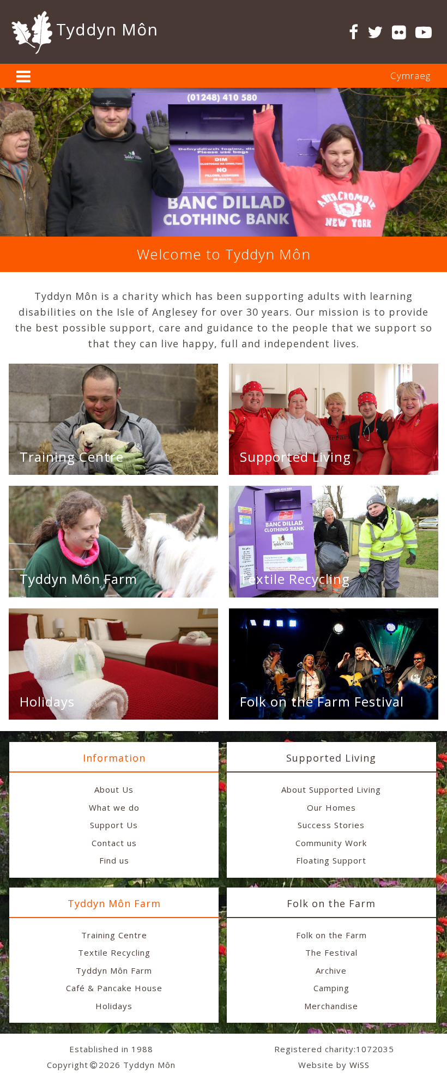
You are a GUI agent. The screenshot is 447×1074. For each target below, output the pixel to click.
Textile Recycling (295, 579)
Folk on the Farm (331, 935)
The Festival (331, 952)
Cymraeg (410, 75)
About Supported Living (331, 789)
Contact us (114, 842)
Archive (331, 970)
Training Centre (72, 457)
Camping (331, 987)
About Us (114, 789)
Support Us (114, 824)
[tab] (223, 76)
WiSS (359, 1064)
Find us (114, 860)
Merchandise (331, 1005)
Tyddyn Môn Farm (78, 579)
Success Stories (331, 824)
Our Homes (331, 807)
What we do (114, 807)
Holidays (47, 701)
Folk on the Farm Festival (322, 701)
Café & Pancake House (114, 987)
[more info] (23, 79)
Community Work (331, 842)
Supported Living (295, 457)
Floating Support (331, 860)
